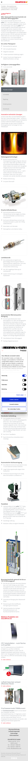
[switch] (24, 380)
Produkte (3, 6)
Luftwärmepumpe (14, 731)
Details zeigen (20, 395)
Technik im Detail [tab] (7, 90)
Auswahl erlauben (14, 404)
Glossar (18, 753)
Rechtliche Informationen (6, 753)
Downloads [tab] (6, 109)
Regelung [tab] (5, 99)
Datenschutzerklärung (6, 755)
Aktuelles (14, 753)
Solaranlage (14, 733)
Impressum (23, 755)
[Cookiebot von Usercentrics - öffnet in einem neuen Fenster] (20, 351)
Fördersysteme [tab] (7, 104)
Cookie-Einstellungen (15, 755)
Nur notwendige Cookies (14, 409)
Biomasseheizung (11, 6)
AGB (2, 756)
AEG (4, 756)
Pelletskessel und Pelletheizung (9, 8)
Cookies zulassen (14, 399)
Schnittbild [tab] (6, 94)
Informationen (14, 735)
